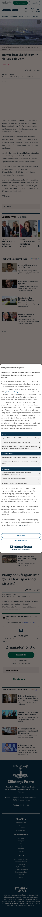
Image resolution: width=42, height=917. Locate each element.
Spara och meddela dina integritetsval (14, 483)
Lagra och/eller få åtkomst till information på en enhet (19, 438)
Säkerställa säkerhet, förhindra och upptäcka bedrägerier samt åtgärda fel (16, 473)
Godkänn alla (21, 535)
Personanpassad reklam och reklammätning (16, 442)
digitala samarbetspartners (14, 392)
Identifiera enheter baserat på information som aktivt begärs (19, 462)
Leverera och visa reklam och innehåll (14, 479)
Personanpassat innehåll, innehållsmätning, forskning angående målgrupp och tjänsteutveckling (19, 447)
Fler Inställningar (21, 541)
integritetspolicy (23, 525)
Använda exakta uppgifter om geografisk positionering (19, 457)
